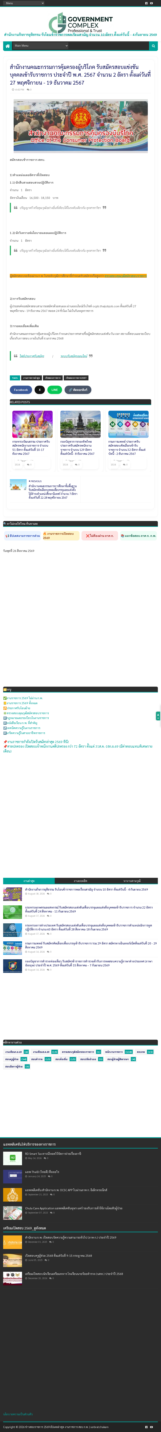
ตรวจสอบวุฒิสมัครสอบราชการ (78, 1051)
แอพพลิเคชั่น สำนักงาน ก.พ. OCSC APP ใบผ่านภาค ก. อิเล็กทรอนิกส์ (66, 1190)
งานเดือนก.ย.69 (13, 1051)
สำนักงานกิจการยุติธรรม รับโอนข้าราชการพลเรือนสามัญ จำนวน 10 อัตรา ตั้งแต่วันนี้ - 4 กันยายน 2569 (80, 34)
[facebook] (146, 3)
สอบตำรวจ (37, 1059)
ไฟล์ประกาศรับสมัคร (31, 356)
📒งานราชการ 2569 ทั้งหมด (20, 703)
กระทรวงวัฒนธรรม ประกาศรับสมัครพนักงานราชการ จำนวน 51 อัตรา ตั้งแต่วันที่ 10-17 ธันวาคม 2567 (31, 448)
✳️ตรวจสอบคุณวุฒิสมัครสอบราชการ (26, 713)
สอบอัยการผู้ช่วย (14, 1066)
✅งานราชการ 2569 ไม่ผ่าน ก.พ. (23, 698)
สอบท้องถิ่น (61, 1059)
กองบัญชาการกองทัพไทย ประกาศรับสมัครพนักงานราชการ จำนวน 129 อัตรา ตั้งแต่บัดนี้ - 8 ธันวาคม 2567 (77, 448)
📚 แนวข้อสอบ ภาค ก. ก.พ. (138, 535)
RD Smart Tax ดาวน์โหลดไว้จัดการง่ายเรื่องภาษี (53, 1153)
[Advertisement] (80, 787)
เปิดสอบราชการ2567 (76, 377)
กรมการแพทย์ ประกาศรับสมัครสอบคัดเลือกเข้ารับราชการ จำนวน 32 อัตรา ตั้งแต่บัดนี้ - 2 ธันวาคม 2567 (126, 448)
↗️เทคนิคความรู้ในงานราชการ (21, 728)
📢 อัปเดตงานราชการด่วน (22, 535)
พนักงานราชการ (114, 1051)
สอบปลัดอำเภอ (88, 1059)
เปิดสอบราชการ (53, 377)
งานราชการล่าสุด (31, 377)
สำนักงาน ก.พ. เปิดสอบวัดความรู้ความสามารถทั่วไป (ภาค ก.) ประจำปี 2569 (70, 1237)
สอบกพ (141, 1051)
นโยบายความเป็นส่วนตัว (18, 1414)
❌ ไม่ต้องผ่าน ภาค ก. (100, 535)
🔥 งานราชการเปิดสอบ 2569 (58, 536)
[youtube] (151, 3)
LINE (55, 389)
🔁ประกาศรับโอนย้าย (16, 708)
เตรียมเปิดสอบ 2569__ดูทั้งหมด (24, 1228)
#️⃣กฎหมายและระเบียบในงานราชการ (26, 718)
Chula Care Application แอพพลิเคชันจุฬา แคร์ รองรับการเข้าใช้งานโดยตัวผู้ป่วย (73, 1208)
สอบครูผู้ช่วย (11, 1059)
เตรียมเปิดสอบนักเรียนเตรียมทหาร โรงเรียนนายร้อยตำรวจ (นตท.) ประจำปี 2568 (74, 1274)
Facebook (21, 389)
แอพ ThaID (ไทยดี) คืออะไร (42, 1172)
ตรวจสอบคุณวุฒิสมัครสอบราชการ (126, 276)
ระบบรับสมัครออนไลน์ (73, 356)
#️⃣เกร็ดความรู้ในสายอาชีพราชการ (24, 733)
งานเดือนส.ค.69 (41, 1051)
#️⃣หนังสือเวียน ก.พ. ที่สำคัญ (20, 723)
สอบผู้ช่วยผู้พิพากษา (118, 1059)
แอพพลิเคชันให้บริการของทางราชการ (29, 1144)
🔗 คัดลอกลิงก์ (78, 389)
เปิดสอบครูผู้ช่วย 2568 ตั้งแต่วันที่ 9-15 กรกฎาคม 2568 (58, 1255)
